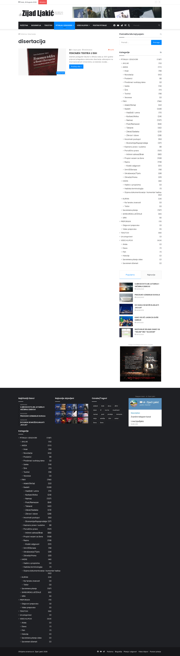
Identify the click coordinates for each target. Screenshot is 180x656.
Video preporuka (129, 229)
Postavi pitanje (100, 25)
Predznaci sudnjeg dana (135, 82)
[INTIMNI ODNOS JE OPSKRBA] (83, 414)
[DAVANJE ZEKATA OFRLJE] (71, 414)
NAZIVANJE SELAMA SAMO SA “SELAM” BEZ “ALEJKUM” (147, 330)
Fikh (124, 252)
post (102, 414)
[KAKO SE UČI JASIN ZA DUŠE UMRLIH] (126, 321)
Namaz (129, 120)
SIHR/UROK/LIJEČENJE (132, 214)
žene (101, 422)
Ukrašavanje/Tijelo (133, 173)
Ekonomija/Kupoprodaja (137, 143)
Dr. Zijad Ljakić (76, 50)
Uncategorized (126, 237)
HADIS (125, 181)
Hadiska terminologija (134, 188)
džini (116, 406)
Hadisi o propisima (133, 185)
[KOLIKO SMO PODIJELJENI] (60, 407)
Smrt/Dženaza (131, 169)
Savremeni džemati (130, 263)
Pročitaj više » (76, 66)
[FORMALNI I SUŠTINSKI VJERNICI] (71, 420)
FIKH (125, 101)
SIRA (125, 218)
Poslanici (128, 78)
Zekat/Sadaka (132, 131)
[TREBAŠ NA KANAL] (83, 407)
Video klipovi (82, 25)
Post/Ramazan (133, 124)
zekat (116, 418)
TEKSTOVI (125, 233)
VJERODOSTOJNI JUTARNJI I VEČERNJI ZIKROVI (147, 285)
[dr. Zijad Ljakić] (41, 13)
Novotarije (129, 74)
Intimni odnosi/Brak (135, 154)
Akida (125, 244)
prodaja (110, 414)
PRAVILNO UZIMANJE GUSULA (147, 295)
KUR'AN (126, 199)
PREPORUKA (126, 221)
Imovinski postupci (133, 139)
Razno (127, 162)
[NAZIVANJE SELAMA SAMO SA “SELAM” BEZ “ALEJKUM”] (126, 332)
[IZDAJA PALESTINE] (71, 407)
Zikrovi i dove (132, 135)
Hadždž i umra (133, 112)
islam (95, 410)
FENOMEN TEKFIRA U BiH (83, 53)
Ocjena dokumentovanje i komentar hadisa (143, 192)
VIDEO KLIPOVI (127, 240)
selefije (102, 418)
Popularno (130, 275)
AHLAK (126, 63)
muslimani (116, 410)
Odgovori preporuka (131, 225)
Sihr (109, 418)
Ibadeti (127, 109)
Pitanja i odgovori (64, 25)
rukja (95, 418)
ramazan (119, 414)
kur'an (107, 410)
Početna (24, 25)
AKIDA (125, 67)
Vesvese (128, 97)
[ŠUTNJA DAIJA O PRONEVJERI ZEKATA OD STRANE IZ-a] (60, 414)
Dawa (125, 248)
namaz (95, 414)
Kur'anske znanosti (133, 202)
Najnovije (151, 275)
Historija (126, 256)
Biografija (36, 25)
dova (109, 406)
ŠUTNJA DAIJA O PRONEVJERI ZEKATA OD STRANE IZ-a (69, 2)
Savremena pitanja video (133, 259)
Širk (126, 90)
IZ (101, 410)
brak (102, 406)
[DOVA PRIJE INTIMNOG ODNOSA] (60, 420)
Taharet (129, 128)
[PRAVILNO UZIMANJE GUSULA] (126, 298)
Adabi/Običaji (130, 105)
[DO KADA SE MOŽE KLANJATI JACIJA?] (126, 309)
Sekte (127, 86)
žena (95, 422)
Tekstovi (48, 25)
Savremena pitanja (130, 210)
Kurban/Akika (132, 116)
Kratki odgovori (133, 166)
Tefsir (127, 206)
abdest (95, 406)
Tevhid (127, 93)
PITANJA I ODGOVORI (129, 59)
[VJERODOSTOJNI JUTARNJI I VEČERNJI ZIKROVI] (126, 287)
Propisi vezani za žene (134, 158)
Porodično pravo (132, 150)
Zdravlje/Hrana (131, 177)
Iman (127, 71)
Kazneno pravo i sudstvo (135, 147)
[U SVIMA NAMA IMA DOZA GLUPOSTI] (83, 420)
